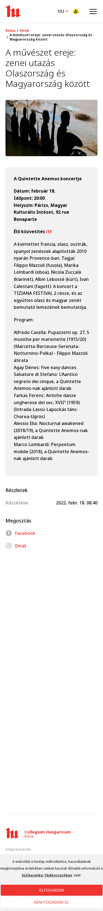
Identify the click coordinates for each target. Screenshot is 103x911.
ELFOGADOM (51, 890)
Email (20, 546)
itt (49, 232)
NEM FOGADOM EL (51, 902)
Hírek (24, 30)
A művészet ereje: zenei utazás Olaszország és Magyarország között (51, 37)
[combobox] (63, 10)
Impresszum (18, 849)
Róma (10, 30)
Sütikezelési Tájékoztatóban (47, 875)
